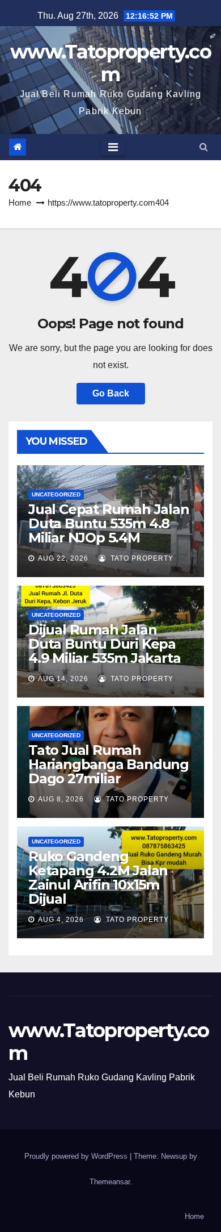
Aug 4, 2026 (61, 920)
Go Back (110, 393)
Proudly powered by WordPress (77, 1156)
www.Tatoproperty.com (110, 63)
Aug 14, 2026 (63, 679)
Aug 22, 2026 (63, 558)
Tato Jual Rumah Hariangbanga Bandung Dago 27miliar (108, 764)
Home (19, 202)
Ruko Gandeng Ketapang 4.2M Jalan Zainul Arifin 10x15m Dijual (98, 877)
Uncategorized (56, 494)
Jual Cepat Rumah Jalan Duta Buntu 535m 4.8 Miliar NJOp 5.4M (108, 523)
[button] (203, 147)
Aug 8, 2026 (61, 799)
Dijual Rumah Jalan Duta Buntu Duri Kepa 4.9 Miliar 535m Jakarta (104, 643)
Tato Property (140, 558)
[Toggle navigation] (113, 147)
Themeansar (110, 1181)
